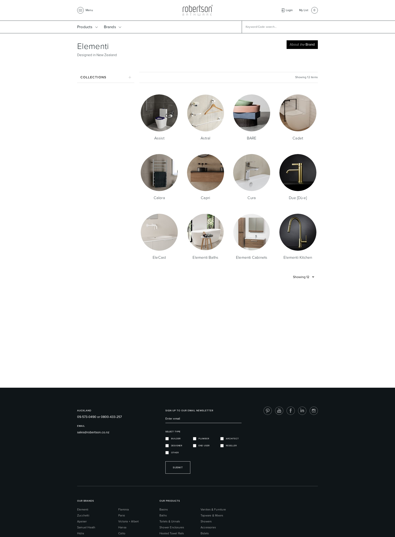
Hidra (80, 533)
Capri (205, 198)
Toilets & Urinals (169, 521)
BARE (252, 138)
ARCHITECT (231, 438)
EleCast (159, 257)
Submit (178, 467)
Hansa (122, 527)
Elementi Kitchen (297, 257)
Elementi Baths (205, 257)
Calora (159, 198)
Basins (163, 509)
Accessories (208, 527)
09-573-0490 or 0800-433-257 (99, 416)
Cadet (298, 138)
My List (303, 10)
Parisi (121, 515)
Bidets (205, 533)
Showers (206, 521)
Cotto (121, 533)
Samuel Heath (86, 527)
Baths (163, 515)
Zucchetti (83, 515)
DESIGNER (175, 445)
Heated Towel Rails (171, 533)
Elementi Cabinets (251, 257)
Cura (251, 198)
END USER (203, 445)
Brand (302, 44)
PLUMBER (202, 438)
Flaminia (123, 509)
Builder (175, 438)
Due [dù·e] (298, 198)
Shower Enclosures (171, 527)
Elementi (82, 509)
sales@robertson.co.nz (93, 432)
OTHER (174, 452)
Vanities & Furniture (213, 509)
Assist (159, 138)
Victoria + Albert (128, 521)
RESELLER (230, 445)
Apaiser (82, 521)
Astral (205, 138)
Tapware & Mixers (212, 515)
